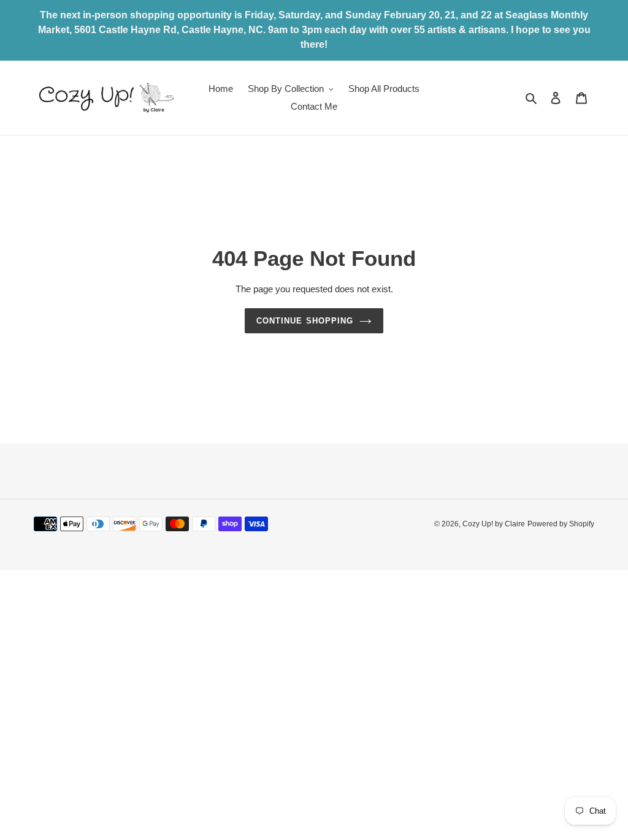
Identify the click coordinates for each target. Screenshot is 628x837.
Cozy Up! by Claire (493, 524)
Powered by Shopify (560, 524)
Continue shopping (304, 320)
